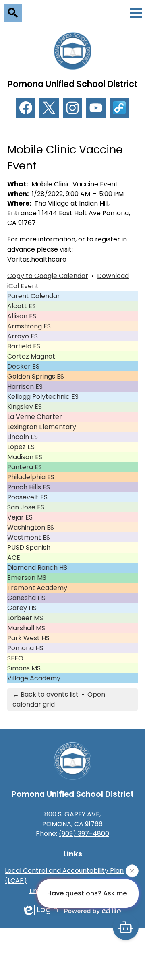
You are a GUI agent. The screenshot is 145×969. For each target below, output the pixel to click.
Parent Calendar (33, 296)
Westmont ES (28, 537)
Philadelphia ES (30, 477)
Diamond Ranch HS (37, 567)
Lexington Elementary (41, 426)
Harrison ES (25, 386)
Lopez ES (21, 447)
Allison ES (21, 316)
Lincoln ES (22, 436)
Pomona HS (25, 648)
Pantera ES (24, 467)
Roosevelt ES (27, 497)
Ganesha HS (26, 597)
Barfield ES (23, 346)
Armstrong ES (29, 326)
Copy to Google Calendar (47, 275)
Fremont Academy (37, 587)
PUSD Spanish (28, 547)
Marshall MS (26, 628)
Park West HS (28, 638)
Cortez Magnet (31, 356)
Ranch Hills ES (28, 487)
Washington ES (30, 527)
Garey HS (22, 607)
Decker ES (23, 366)
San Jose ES (25, 507)
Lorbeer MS (25, 618)
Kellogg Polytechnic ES (43, 396)
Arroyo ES (22, 336)
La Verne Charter (34, 416)
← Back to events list (45, 694)
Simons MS (24, 668)
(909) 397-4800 (84, 833)
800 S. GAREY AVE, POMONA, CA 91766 (72, 819)
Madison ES (24, 457)
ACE (13, 557)
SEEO (15, 658)
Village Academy (33, 678)
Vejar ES (20, 517)
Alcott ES (21, 306)
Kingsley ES (24, 406)
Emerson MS (26, 577)
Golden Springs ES (35, 376)
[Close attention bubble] (132, 871)
